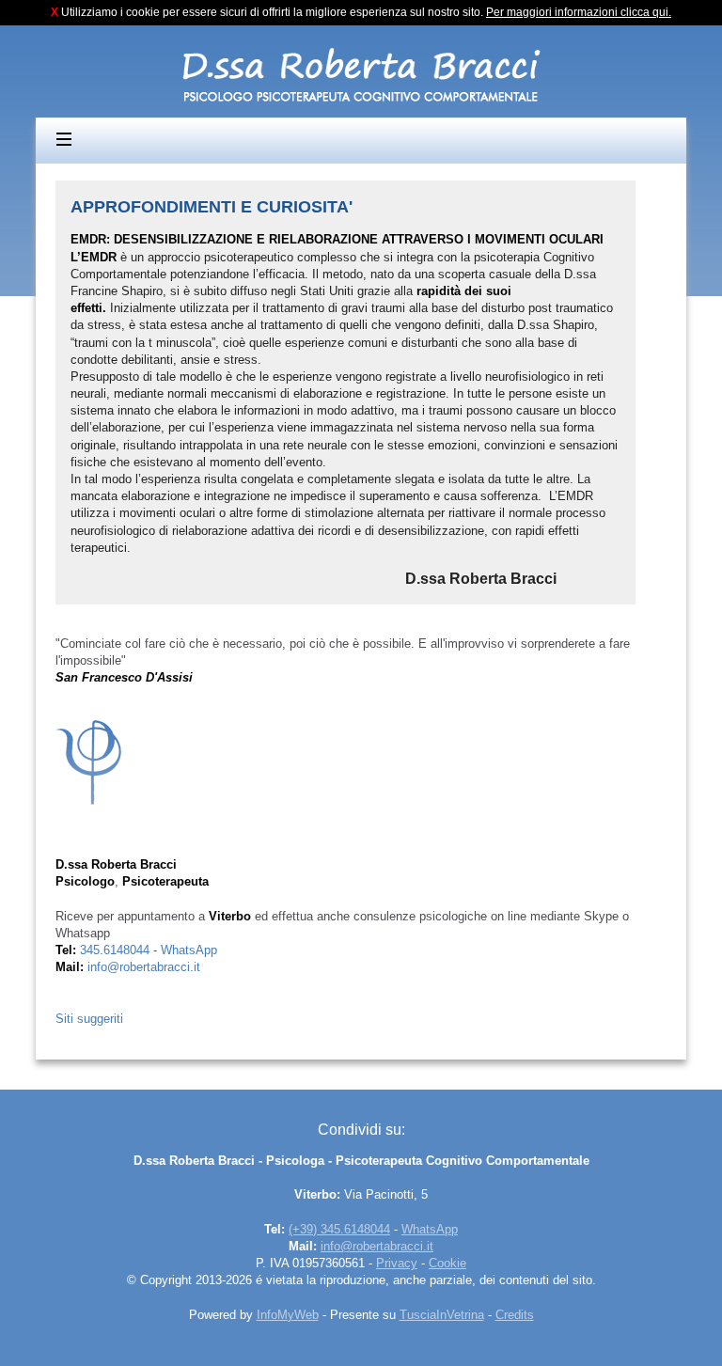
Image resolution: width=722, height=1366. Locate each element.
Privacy (396, 1263)
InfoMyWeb (288, 1315)
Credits (514, 1315)
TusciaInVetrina (442, 1315)
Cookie (447, 1263)
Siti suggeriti (89, 1019)
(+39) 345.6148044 (339, 1229)
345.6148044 (114, 950)
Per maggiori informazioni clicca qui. (578, 12)
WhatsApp (189, 950)
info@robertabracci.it (143, 967)
